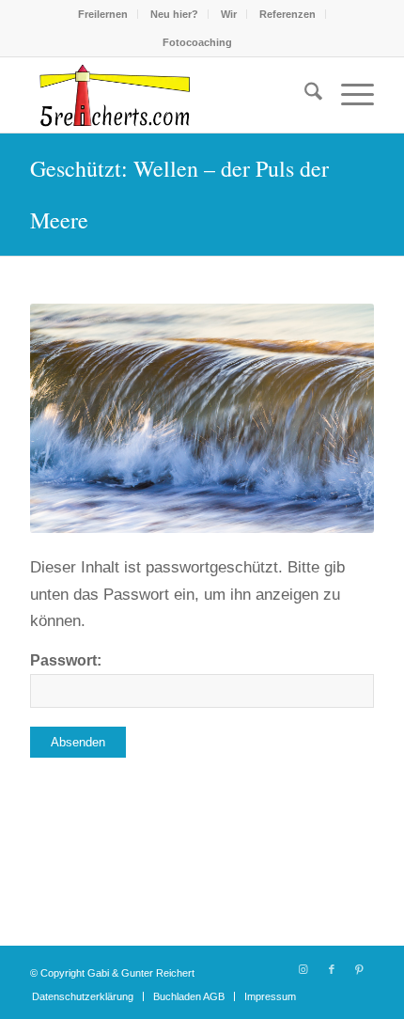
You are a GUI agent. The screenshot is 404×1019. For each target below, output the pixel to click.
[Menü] (348, 95)
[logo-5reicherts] (167, 95)
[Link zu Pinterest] (360, 969)
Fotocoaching (197, 42)
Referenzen (287, 14)
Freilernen (103, 14)
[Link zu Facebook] (332, 969)
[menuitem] (103, 14)
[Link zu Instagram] (303, 969)
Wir (229, 14)
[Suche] (304, 95)
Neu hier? (174, 14)
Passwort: (65, 660)
